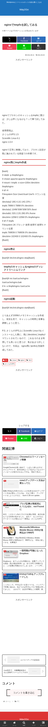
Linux (14, 360)
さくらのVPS (10, 364)
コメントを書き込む (24, 692)
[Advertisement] (24, 86)
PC (6, 360)
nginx (22, 360)
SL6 (30, 360)
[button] (38, 47)
